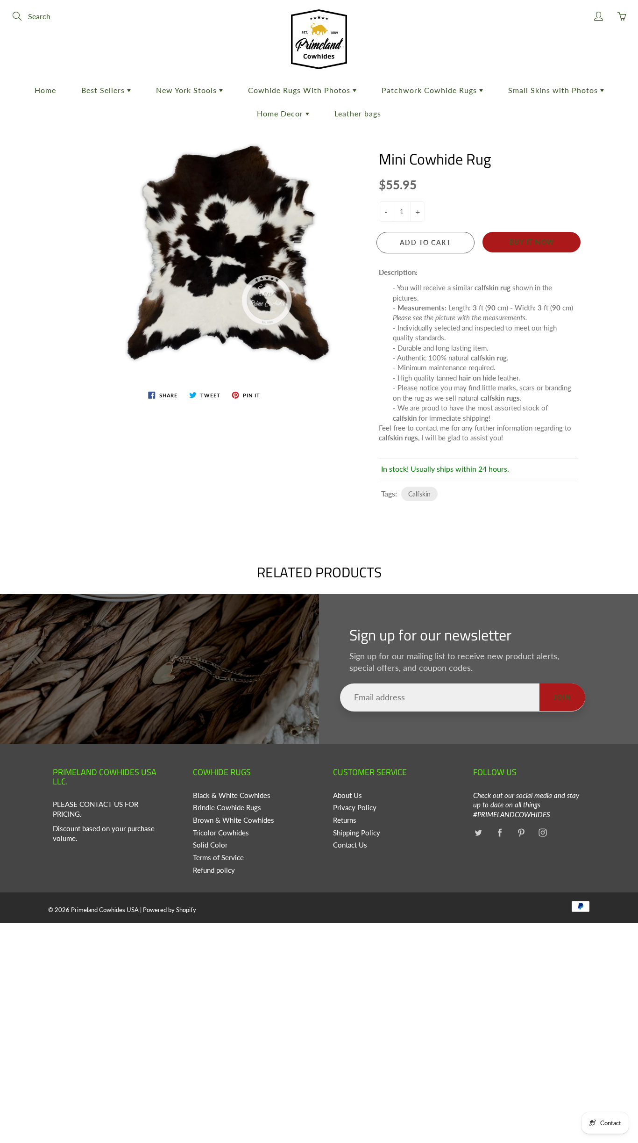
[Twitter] (478, 833)
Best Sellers (104, 90)
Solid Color (210, 845)
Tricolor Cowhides (221, 833)
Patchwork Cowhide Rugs (430, 90)
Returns (344, 820)
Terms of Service (218, 858)
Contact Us (350, 845)
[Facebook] (499, 833)
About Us (347, 795)
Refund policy (214, 870)
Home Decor (281, 113)
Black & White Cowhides (231, 795)
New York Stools (187, 90)
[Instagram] (542, 833)
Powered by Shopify (169, 909)
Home (45, 90)
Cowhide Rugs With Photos (300, 90)
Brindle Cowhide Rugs (227, 808)
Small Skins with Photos (554, 90)
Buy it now (531, 242)
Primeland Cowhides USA (105, 909)
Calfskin (419, 494)
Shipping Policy (356, 833)
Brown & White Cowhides (233, 820)
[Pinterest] (521, 833)
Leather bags (357, 113)
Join (562, 697)
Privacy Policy (354, 808)
